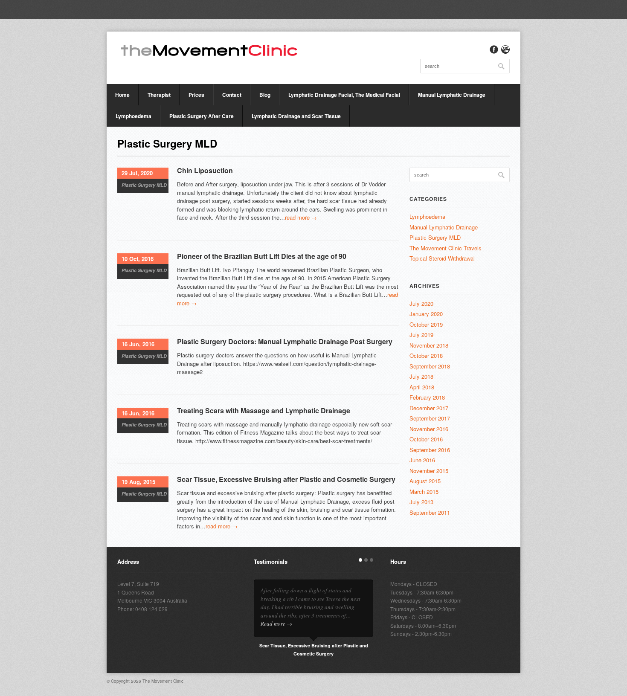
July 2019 (421, 335)
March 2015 (423, 491)
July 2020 (421, 303)
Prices (196, 95)
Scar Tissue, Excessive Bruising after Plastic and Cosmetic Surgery (286, 479)
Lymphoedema (133, 116)
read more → (301, 217)
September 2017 (429, 418)
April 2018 (421, 387)
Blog (264, 95)
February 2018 (427, 397)
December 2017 (428, 408)
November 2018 (428, 345)
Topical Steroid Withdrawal (442, 258)
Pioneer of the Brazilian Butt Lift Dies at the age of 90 (261, 256)
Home (122, 95)
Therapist (159, 95)
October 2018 (426, 355)
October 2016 (426, 439)
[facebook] (494, 49)
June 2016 (422, 460)
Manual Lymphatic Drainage (451, 95)
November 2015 (428, 471)
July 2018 (421, 376)
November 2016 (428, 429)
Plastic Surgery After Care (201, 116)
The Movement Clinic (162, 681)
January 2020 (426, 314)
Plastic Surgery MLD (144, 185)
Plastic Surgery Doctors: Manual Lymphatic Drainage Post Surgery (284, 341)
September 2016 (429, 450)
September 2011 (429, 512)
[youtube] (505, 49)
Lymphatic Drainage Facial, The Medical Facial (344, 95)
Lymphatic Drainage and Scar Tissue (296, 116)
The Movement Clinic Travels (445, 248)
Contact (231, 95)
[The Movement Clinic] (209, 49)
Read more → (276, 623)
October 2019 (426, 324)
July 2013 (421, 502)
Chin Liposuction (205, 170)
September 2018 (429, 366)
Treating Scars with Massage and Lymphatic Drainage (263, 410)
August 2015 (425, 481)
